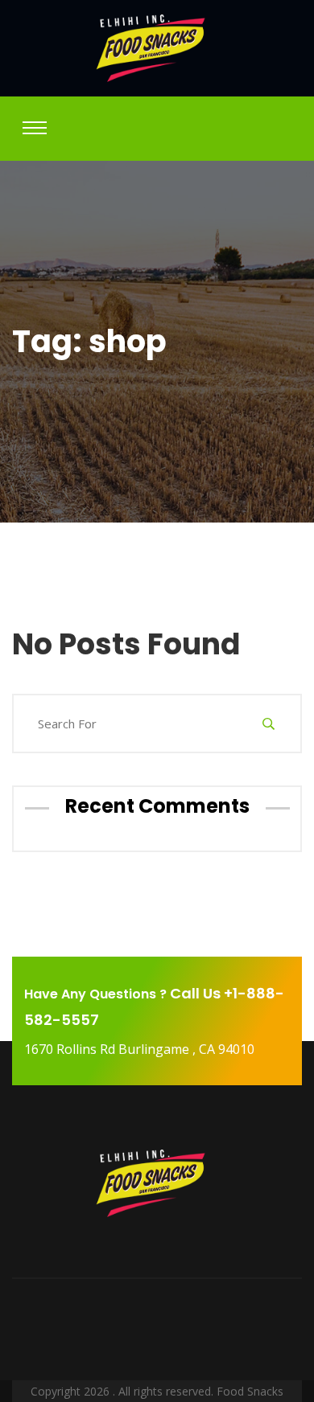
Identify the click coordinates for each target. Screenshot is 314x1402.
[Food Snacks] (157, 48)
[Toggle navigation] (34, 127)
